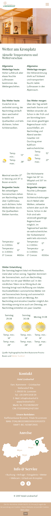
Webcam (15, 478)
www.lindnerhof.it (26, 401)
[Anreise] (25, 450)
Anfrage (21, 475)
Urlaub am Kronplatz (32, 478)
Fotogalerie (32, 475)
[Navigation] (47, 4)
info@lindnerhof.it (29, 398)
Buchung (11, 475)
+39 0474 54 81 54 (27, 395)
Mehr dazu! (25, 510)
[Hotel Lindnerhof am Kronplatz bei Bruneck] (9, 4)
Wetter (43, 475)
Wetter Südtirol (18, 356)
